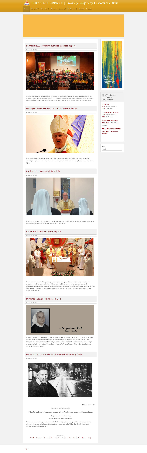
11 (74, 438)
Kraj (89, 438)
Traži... (104, 146)
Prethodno (38, 438)
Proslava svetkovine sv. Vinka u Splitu (43, 231)
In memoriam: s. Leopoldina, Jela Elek (43, 299)
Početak (32, 438)
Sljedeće (84, 438)
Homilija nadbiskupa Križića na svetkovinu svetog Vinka (51, 108)
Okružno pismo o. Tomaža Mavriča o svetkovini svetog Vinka (54, 354)
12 (78, 438)
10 (69, 438)
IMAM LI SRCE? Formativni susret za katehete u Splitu (51, 46)
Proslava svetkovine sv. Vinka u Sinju (43, 171)
